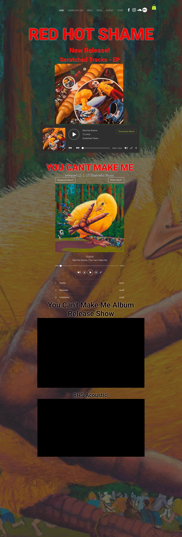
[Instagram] (134, 10)
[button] (154, 7)
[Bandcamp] (144, 10)
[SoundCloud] (139, 10)
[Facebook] (128, 10)
